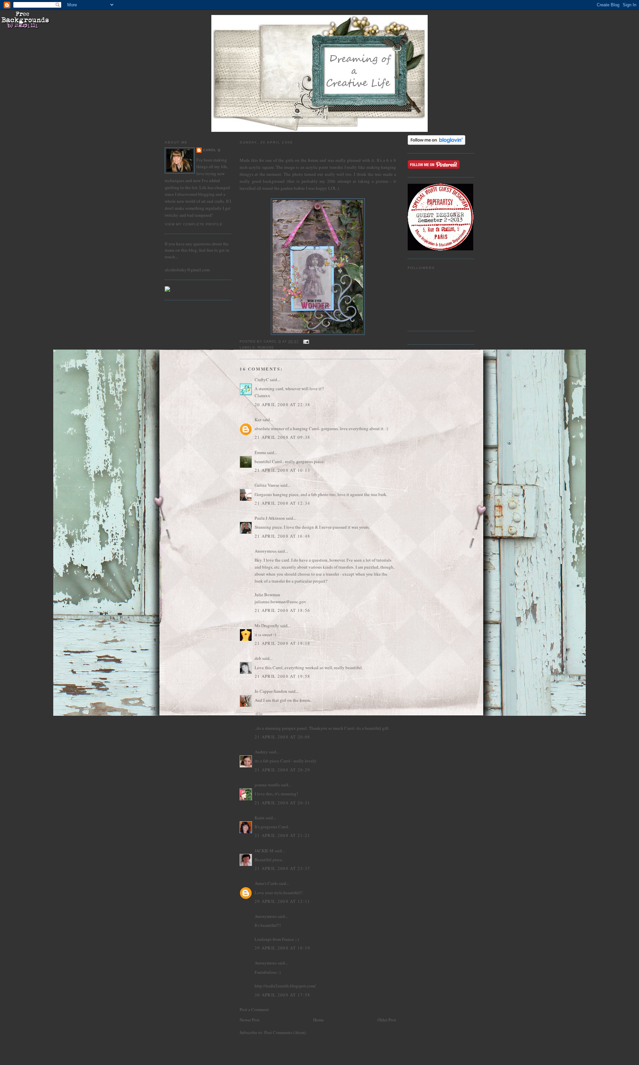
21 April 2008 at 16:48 (283, 536)
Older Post (386, 1020)
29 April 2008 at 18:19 (283, 948)
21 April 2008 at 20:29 (283, 770)
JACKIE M (264, 851)
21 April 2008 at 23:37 (283, 868)
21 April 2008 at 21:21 (283, 835)
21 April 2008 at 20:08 (283, 737)
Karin (260, 818)
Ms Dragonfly (267, 626)
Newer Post (250, 1020)
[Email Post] (306, 341)
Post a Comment (254, 1009)
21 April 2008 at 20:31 (283, 803)
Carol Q (212, 150)
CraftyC (262, 380)
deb (258, 658)
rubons (266, 347)
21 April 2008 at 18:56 (283, 610)
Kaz (258, 419)
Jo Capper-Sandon (271, 691)
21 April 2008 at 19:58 (283, 676)
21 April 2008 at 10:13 (283, 470)
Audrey (261, 752)
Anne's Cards (266, 883)
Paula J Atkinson (270, 518)
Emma (260, 452)
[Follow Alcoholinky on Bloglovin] (436, 143)
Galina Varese (267, 485)
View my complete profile (194, 224)
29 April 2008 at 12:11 (283, 901)
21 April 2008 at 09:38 (283, 437)
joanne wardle (267, 785)
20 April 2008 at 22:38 (283, 404)
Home (318, 1020)
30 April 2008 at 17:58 (283, 995)
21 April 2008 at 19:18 (283, 643)
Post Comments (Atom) (285, 1032)
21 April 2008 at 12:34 (283, 503)
